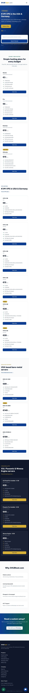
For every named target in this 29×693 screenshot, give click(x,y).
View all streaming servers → (7, 474)
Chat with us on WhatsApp (14, 628)
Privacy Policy (4, 673)
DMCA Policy (4, 674)
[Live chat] (25, 689)
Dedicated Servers (5, 658)
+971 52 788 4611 (9, 685)
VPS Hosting (3, 656)
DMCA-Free (3, 662)
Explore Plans (6, 26)
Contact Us (3, 676)
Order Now (14, 91)
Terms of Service (4, 671)
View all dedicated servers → (7, 372)
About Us (3, 669)
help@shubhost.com (8, 683)
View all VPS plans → (5, 191)
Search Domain (14, 41)
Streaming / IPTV (4, 660)
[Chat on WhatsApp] (3, 689)
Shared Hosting (4, 655)
